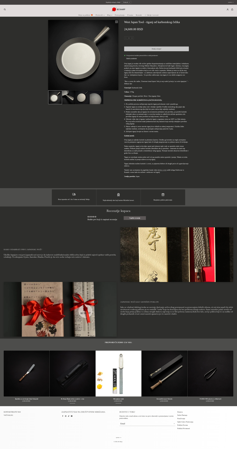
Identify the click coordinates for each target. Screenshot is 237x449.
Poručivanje (181, 418)
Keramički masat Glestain (164, 399)
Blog (109, 15)
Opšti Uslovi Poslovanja (185, 422)
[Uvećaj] (116, 21)
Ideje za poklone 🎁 (85, 15)
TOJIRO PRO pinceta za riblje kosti (210, 399)
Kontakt (139, 15)
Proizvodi (99, 15)
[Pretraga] (5, 9)
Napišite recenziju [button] (134, 218)
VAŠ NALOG (8, 415)
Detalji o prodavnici (131, 58)
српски (230, 2)
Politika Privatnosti (183, 428)
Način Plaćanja (182, 415)
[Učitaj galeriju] (55, 97)
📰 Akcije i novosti (152, 15)
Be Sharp (120, 441)
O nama (130, 15)
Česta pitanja (120, 15)
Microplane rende (118, 399)
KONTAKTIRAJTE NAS (12, 412)
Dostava (180, 412)
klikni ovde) (162, 170)
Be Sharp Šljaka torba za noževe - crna (72, 399)
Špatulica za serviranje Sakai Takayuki (26, 399)
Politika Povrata (182, 425)
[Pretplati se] (174, 423)
